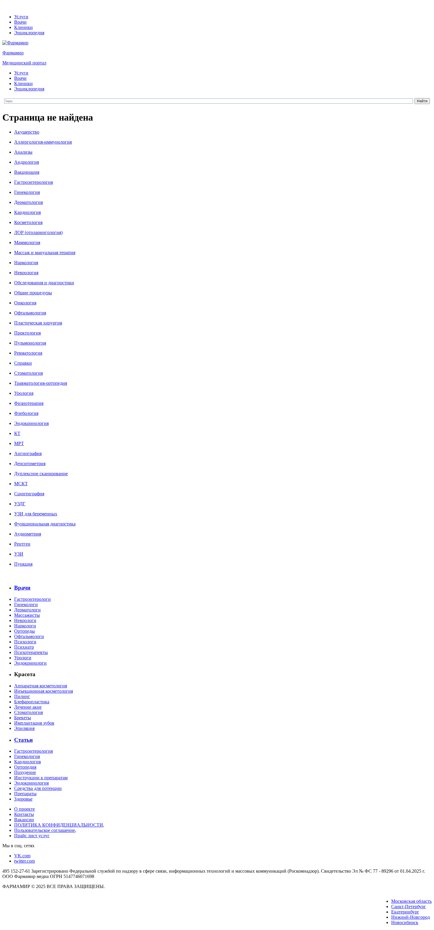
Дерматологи (27, 609)
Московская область (411, 901)
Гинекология (27, 192)
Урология (23, 393)
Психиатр (24, 647)
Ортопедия (25, 767)
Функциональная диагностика (45, 523)
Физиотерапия (28, 403)
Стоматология (28, 373)
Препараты (25, 793)
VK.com (22, 855)
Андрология (26, 162)
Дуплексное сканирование (41, 473)
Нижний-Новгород (410, 917)
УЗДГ (19, 503)
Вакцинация (26, 172)
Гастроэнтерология (33, 182)
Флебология (26, 413)
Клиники (23, 27)
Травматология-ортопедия (40, 383)
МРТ (19, 443)
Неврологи (25, 620)
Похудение (25, 772)
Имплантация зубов (34, 723)
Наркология (26, 262)
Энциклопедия (29, 32)
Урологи (22, 657)
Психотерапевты (31, 652)
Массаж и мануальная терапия (44, 252)
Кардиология (27, 212)
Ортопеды (24, 631)
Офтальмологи (29, 636)
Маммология (27, 242)
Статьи (23, 740)
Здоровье (23, 798)
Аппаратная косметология (40, 685)
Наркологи (25, 625)
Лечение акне (28, 707)
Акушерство (26, 131)
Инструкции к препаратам (41, 777)
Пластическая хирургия (38, 322)
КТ (17, 433)
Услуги (21, 16)
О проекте (24, 808)
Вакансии (24, 819)
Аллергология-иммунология (43, 142)
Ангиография (28, 453)
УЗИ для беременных (35, 513)
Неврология (26, 272)
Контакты (24, 814)
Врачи (20, 22)
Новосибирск (404, 922)
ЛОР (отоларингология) (38, 232)
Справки (23, 363)
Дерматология (28, 202)
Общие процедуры (33, 292)
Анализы (23, 152)
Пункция (23, 564)
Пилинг (22, 696)
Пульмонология (30, 342)
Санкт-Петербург (408, 906)
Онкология (25, 302)
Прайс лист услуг (32, 835)
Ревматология (28, 353)
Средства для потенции (38, 788)
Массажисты (27, 615)
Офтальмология (30, 312)
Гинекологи (26, 604)
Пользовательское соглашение (44, 830)
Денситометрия (29, 463)
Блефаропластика (31, 701)
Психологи (25, 641)
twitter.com (24, 861)
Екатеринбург (405, 911)
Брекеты (22, 717)
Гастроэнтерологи (32, 599)
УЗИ (18, 553)
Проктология (27, 332)
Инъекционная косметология (43, 691)
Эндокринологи (30, 663)
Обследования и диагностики (44, 282)
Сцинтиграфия (29, 493)
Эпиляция (24, 728)
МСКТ (21, 483)
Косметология (28, 222)
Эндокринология (31, 423)
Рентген (22, 543)
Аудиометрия (27, 533)
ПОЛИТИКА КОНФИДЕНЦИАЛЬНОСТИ (58, 824)
